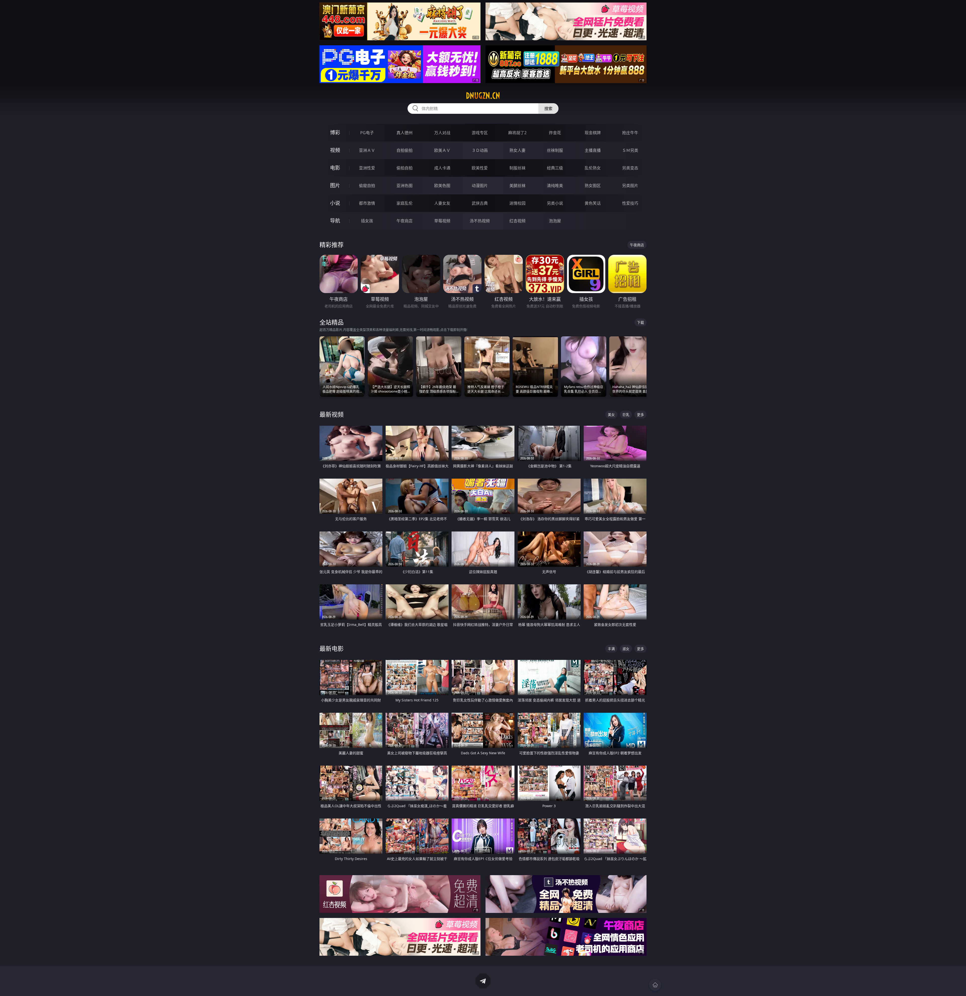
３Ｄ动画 (480, 150)
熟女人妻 (517, 150)
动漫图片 (480, 185)
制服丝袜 (517, 168)
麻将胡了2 (517, 132)
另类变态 (630, 168)
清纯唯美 (555, 185)
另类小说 (555, 203)
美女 (611, 414)
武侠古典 (480, 203)
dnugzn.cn (483, 96)
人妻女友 (442, 203)
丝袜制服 (555, 150)
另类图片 (630, 185)
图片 (335, 185)
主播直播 (593, 150)
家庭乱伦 (404, 203)
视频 (335, 150)
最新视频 (331, 414)
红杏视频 (517, 221)
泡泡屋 (555, 221)
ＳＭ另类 (630, 150)
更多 (640, 414)
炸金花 (555, 132)
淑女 (625, 648)
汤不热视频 (480, 221)
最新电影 (331, 648)
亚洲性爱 (367, 168)
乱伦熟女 (593, 168)
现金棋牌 (593, 132)
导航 (335, 220)
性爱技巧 (630, 203)
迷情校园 (517, 203)
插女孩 (367, 221)
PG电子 (367, 132)
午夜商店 (404, 221)
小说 (335, 203)
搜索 (548, 108)
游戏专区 (480, 132)
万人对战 (442, 132)
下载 (640, 322)
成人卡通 (442, 168)
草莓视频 (442, 221)
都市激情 (367, 203)
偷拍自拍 (404, 168)
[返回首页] (655, 985)
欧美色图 (442, 185)
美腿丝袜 (517, 185)
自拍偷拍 (404, 150)
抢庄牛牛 (630, 132)
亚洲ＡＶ (367, 150)
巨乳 (625, 414)
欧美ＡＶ (442, 150)
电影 (335, 167)
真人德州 (404, 132)
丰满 (611, 648)
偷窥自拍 (367, 185)
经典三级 (555, 168)
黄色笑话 (593, 203)
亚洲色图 (404, 185)
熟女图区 (593, 185)
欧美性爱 (480, 168)
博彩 (335, 132)
